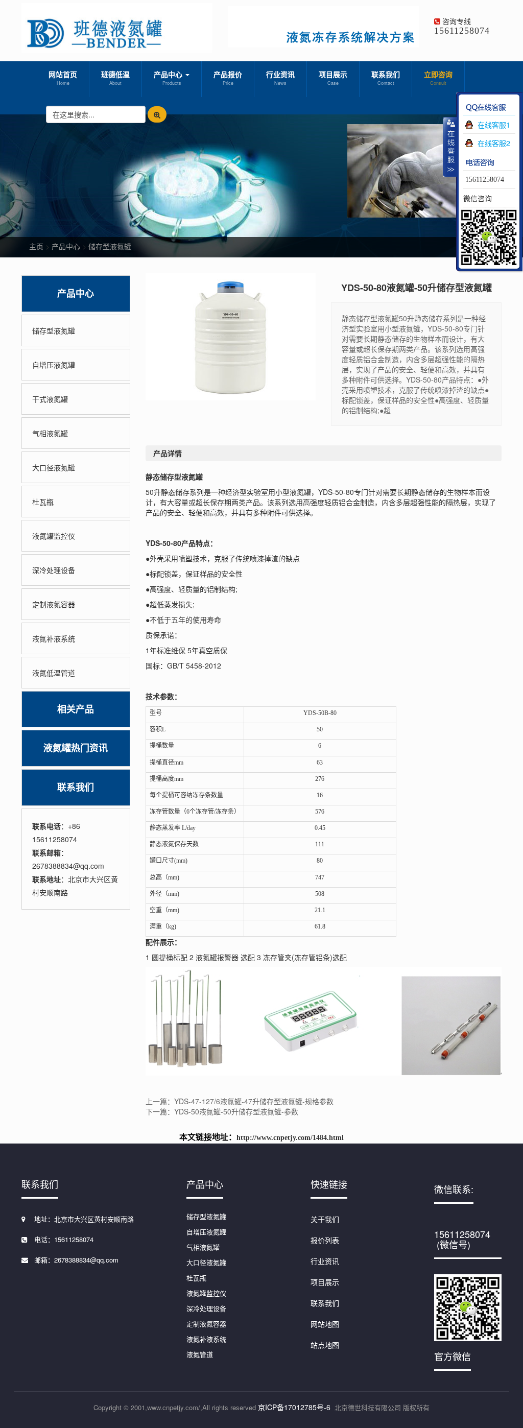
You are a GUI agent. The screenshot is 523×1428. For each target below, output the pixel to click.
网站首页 (63, 77)
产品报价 (227, 77)
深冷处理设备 (53, 570)
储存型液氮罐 (109, 246)
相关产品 (75, 709)
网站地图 (325, 1324)
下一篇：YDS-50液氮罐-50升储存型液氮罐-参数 (222, 1111)
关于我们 (325, 1219)
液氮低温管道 (53, 673)
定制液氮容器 (53, 604)
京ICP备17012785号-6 (294, 1407)
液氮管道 (199, 1354)
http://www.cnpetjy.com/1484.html (290, 1137)
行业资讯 (280, 77)
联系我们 (385, 77)
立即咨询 (438, 77)
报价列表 (325, 1240)
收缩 (450, 146)
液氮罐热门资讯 (75, 748)
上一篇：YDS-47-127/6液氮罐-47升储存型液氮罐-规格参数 (240, 1101)
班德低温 (115, 77)
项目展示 (333, 77)
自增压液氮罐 (53, 365)
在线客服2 (494, 143)
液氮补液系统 (53, 638)
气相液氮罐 (50, 433)
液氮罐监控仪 (53, 536)
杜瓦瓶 (43, 501)
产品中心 (169, 77)
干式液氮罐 (50, 399)
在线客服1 (494, 125)
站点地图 (325, 1345)
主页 (36, 246)
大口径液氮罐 (53, 467)
